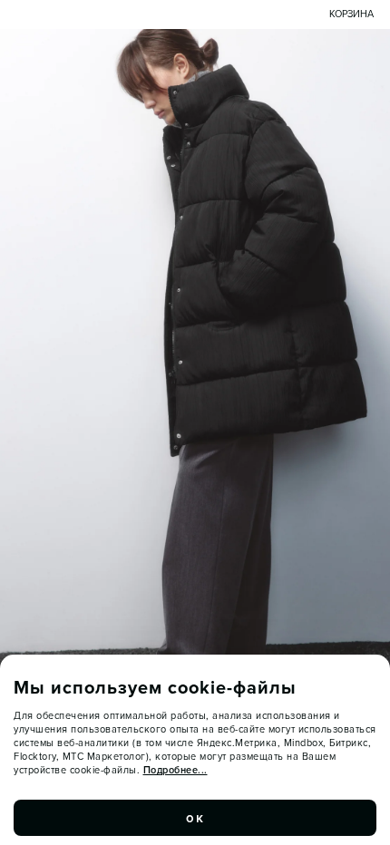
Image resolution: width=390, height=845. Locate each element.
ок (195, 818)
